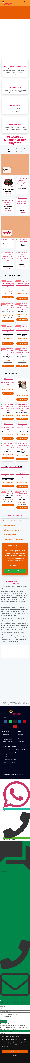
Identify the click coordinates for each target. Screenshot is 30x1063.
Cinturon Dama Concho (22, 412)
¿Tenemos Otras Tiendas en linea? (13, 539)
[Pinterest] (24, 721)
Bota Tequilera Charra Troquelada (7, 496)
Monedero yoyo (22, 480)
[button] (14, 3)
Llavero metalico (22, 499)
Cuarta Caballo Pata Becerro (8, 334)
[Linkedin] (19, 721)
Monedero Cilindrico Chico (22, 289)
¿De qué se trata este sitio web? (12, 520)
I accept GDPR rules (6, 1016)
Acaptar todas (15, 1051)
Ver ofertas (8, 193)
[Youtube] (15, 726)
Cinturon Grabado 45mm (7, 412)
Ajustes (15, 1055)
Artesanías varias (7, 243)
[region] (15, 1048)
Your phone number (6, 1011)
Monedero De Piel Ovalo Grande (22, 357)
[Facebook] (5, 721)
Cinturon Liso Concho (7, 431)
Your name (3, 1006)
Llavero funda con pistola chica (7, 312)
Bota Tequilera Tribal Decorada (22, 334)
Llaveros (22, 210)
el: (9, 766)
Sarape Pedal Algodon (7, 386)
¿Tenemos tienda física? (10, 534)
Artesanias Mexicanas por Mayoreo (15, 582)
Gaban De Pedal (8, 451)
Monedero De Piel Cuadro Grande (7, 357)
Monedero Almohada (7, 289)
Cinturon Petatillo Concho (22, 431)
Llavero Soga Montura (22, 311)
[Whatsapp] (10, 721)
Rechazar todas (15, 1060)
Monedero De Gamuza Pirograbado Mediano (8, 478)
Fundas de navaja (8, 266)
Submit (3, 1021)
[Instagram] (15, 721)
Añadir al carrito (7, 297)
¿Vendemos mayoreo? (9, 525)
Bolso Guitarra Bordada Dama (22, 452)
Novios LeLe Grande (22, 392)
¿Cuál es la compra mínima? (11, 530)
